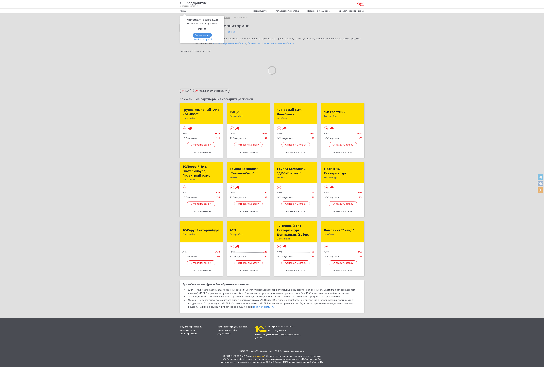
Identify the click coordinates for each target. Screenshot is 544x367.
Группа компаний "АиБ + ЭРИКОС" (200, 112)
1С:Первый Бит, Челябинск (289, 112)
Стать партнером (188, 333)
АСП (233, 230)
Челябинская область (282, 43)
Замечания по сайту (227, 330)
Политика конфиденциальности (232, 326)
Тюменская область (258, 43)
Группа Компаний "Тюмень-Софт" (244, 171)
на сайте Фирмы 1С (263, 306)
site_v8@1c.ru (280, 330)
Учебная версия (187, 330)
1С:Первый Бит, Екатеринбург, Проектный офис (196, 171)
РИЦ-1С (235, 112)
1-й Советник (334, 112)
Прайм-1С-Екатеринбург (335, 171)
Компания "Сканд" (339, 230)
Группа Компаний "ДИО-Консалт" (291, 171)
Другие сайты (223, 333)
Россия (216, 43)
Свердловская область (233, 43)
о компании (258, 356)
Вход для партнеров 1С (191, 326)
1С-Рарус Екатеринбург (200, 230)
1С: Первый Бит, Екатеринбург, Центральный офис (293, 230)
